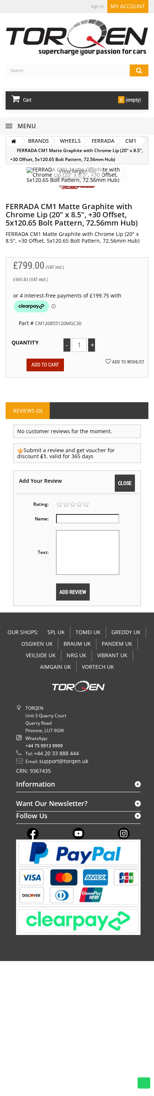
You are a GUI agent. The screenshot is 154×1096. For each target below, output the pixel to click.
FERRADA (103, 140)
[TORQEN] (77, 37)
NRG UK (76, 655)
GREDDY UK (126, 632)
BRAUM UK (77, 643)
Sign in (97, 6)
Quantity (25, 343)
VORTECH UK (98, 666)
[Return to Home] (13, 141)
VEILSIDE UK (41, 655)
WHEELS (70, 140)
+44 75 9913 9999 (44, 746)
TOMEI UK (88, 632)
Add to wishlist (127, 362)
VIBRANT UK (112, 655)
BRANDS (38, 140)
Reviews (27, 410)
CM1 (130, 140)
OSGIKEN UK (37, 643)
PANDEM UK (117, 643)
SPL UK (56, 632)
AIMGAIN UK (55, 666)
